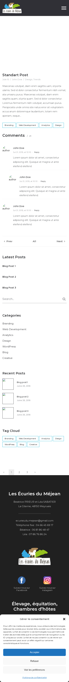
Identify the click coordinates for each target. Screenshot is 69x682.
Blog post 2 (22, 396)
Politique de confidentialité (34, 677)
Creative (7, 358)
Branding (9, 125)
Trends (36, 79)
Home (21, 37)
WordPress (9, 346)
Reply (36, 152)
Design (28, 79)
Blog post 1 (22, 382)
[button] (64, 619)
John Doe (17, 79)
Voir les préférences (34, 669)
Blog (31, 37)
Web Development (27, 125)
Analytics (45, 125)
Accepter (34, 652)
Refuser (34, 661)
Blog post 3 (22, 411)
